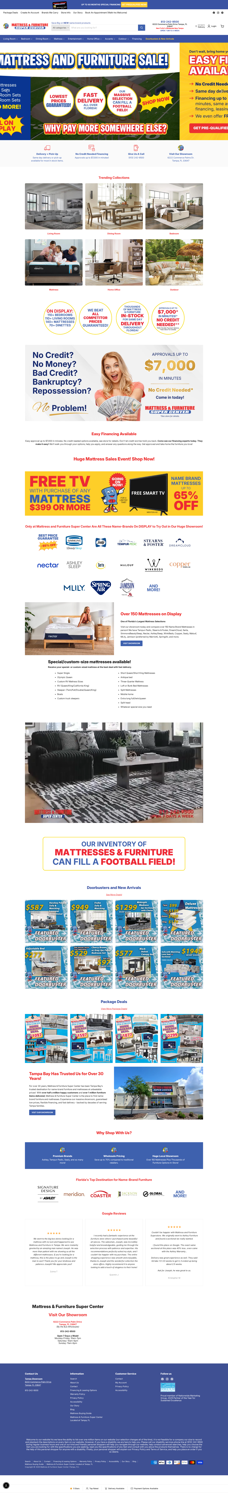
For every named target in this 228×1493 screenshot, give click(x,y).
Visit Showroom (131, 641)
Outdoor (122, 38)
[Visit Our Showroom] (181, 151)
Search (73, 1376)
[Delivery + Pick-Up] (47, 151)
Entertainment (75, 38)
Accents (109, 38)
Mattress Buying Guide (81, 1411)
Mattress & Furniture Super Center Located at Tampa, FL (70, 1462)
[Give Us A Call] (136, 151)
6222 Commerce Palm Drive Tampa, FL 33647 (170, 25)
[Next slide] (220, 90)
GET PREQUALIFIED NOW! (134, 4)
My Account (121, 1380)
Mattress (58, 38)
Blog (72, 1407)
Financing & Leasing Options (83, 1388)
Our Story (78, 12)
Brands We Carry (50, 12)
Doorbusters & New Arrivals (160, 38)
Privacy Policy (77, 1395)
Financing (137, 38)
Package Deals (10, 12)
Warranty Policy (77, 1392)
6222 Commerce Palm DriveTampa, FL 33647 (38, 1379)
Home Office (93, 38)
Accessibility (76, 1399)
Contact (74, 1384)
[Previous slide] (7, 90)
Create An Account (30, 12)
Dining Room (42, 38)
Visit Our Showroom (42, 1110)
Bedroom (26, 38)
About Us (74, 1380)
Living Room (9, 38)
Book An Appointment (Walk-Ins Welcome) (106, 12)
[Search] (141, 28)
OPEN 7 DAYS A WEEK (169, 31)
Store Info (66, 12)
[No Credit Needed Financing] (92, 151)
